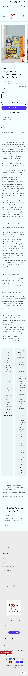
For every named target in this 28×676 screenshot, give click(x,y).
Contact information (15, 672)
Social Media (7, 570)
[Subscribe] (23, 526)
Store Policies (7, 594)
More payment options (14, 112)
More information (8, 414)
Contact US (6, 590)
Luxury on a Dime (12, 665)
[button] (4, 16)
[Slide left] (10, 65)
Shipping (3, 83)
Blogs (4, 574)
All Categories (7, 543)
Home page (6, 547)
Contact (5, 558)
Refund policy (12, 667)
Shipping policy (20, 670)
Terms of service (10, 670)
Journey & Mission (8, 566)
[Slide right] (17, 65)
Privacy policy (21, 667)
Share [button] (4, 127)
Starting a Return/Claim (10, 586)
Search (5, 539)
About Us (5, 562)
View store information (10, 122)
